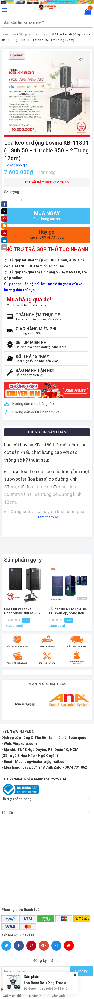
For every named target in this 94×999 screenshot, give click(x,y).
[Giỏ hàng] (86, 12)
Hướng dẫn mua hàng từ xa (34, 404)
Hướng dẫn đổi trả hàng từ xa (36, 412)
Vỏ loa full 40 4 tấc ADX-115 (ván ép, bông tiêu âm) (68, 611)
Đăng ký (81, 971)
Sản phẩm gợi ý (23, 560)
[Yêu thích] (81, 60)
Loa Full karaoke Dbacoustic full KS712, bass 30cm (22, 611)
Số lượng (11, 192)
